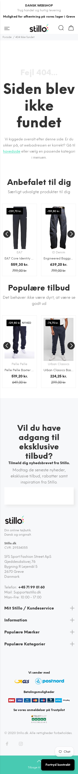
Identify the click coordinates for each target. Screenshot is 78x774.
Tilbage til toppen (39, 767)
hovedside (11, 151)
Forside (7, 37)
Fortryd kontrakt (58, 765)
